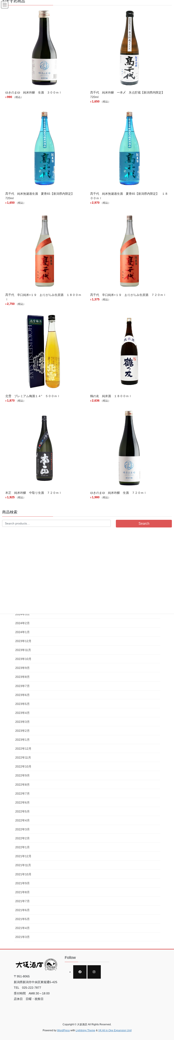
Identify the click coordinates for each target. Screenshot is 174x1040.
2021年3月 (22, 937)
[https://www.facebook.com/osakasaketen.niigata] (80, 972)
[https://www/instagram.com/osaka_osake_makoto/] (94, 972)
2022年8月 (22, 784)
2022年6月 (22, 802)
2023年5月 (22, 704)
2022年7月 (22, 793)
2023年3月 (22, 721)
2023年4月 (22, 712)
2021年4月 (22, 928)
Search (144, 523)
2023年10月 (23, 659)
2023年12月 (23, 641)
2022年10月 (23, 766)
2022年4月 (22, 820)
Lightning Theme (85, 1030)
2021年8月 (22, 892)
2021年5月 (22, 919)
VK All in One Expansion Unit (115, 1030)
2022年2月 (22, 838)
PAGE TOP (166, 1005)
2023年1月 (22, 739)
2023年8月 (22, 676)
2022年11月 (23, 757)
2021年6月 (22, 910)
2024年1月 (22, 632)
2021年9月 (22, 883)
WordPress (63, 1030)
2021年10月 (23, 874)
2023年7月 (22, 686)
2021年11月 (23, 865)
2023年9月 (22, 668)
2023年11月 (23, 650)
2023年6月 (22, 695)
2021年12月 (23, 856)
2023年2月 (22, 730)
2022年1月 (22, 847)
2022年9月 (22, 775)
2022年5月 (22, 811)
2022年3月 (22, 829)
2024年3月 (22, 614)
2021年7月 (22, 901)
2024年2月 (22, 623)
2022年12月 (23, 748)
